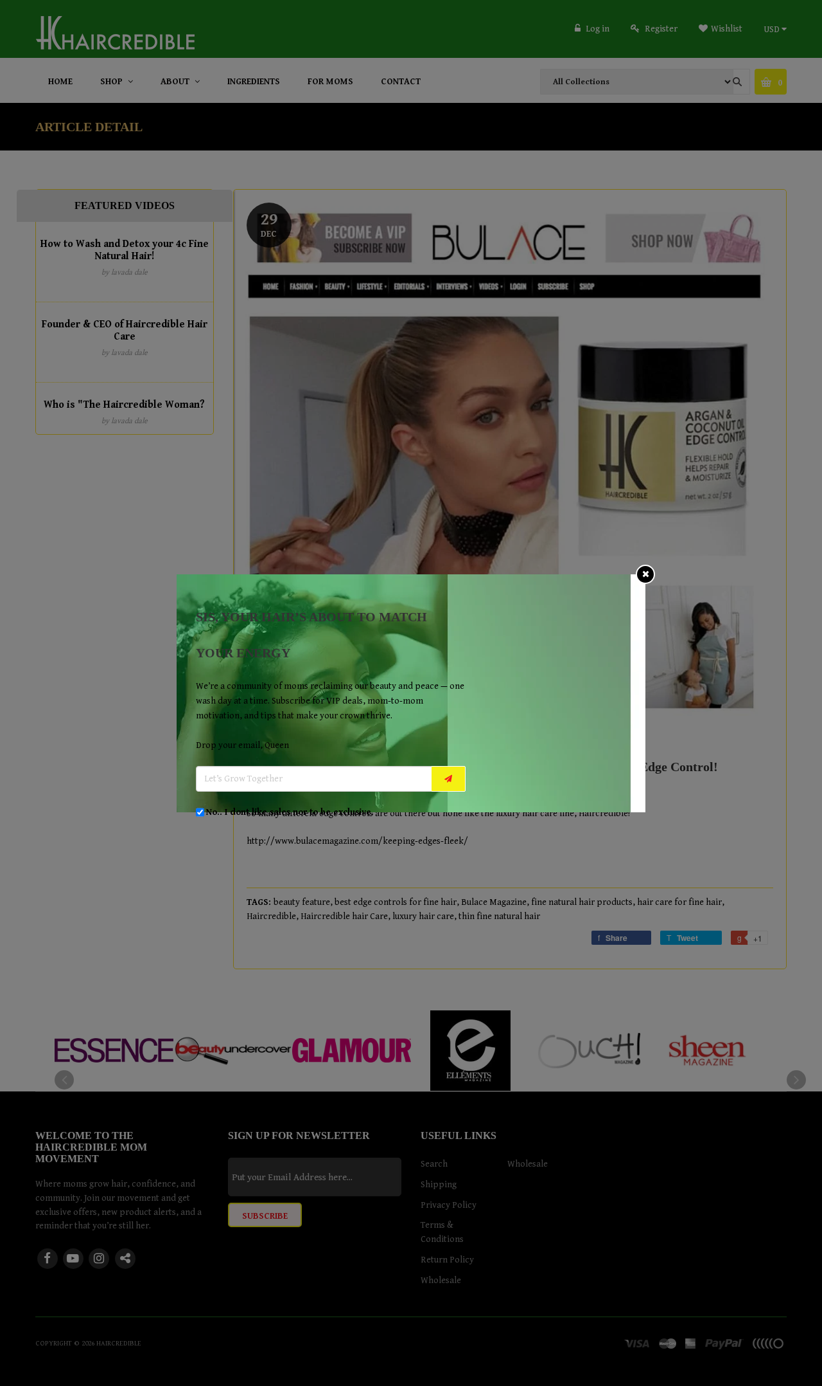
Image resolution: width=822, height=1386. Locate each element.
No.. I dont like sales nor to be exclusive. (290, 812)
